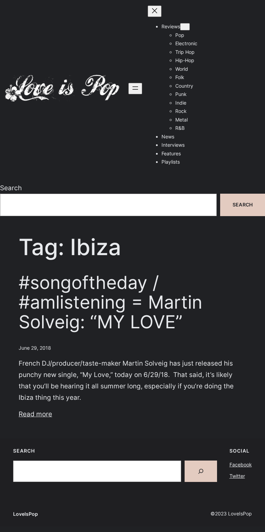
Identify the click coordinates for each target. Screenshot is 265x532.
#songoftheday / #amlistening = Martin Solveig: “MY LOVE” (110, 302)
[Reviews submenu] (185, 26)
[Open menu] (135, 88)
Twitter (237, 476)
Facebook (240, 464)
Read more (35, 414)
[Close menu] (154, 11)
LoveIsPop (25, 514)
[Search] (201, 471)
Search (11, 188)
